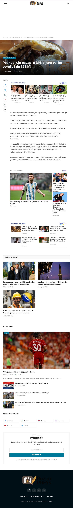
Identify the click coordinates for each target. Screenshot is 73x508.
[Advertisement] (36, 21)
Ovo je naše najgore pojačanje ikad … (19, 372)
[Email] (5, 109)
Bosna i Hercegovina (9, 57)
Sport (6, 333)
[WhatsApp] (5, 104)
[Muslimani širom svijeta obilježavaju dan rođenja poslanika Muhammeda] (54, 271)
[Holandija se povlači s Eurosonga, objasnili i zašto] (8, 385)
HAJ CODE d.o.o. (47, 501)
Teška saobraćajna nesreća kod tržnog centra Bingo (32, 393)
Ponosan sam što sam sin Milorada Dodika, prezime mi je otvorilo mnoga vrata (19, 283)
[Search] (68, 3)
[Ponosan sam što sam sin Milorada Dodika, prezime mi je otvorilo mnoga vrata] (19, 271)
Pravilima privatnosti (51, 459)
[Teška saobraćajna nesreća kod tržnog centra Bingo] (8, 395)
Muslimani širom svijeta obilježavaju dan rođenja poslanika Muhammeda (52, 283)
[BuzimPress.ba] (36, 3)
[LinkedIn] (5, 95)
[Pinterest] (5, 100)
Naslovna (24, 496)
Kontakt (49, 496)
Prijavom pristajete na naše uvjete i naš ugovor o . (37, 459)
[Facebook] (5, 85)
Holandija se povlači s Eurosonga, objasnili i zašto (31, 383)
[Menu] (5, 3)
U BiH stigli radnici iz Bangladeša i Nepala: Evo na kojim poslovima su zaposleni (18, 312)
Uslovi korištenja (37, 496)
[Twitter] (5, 90)
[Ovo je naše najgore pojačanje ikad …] (36, 350)
